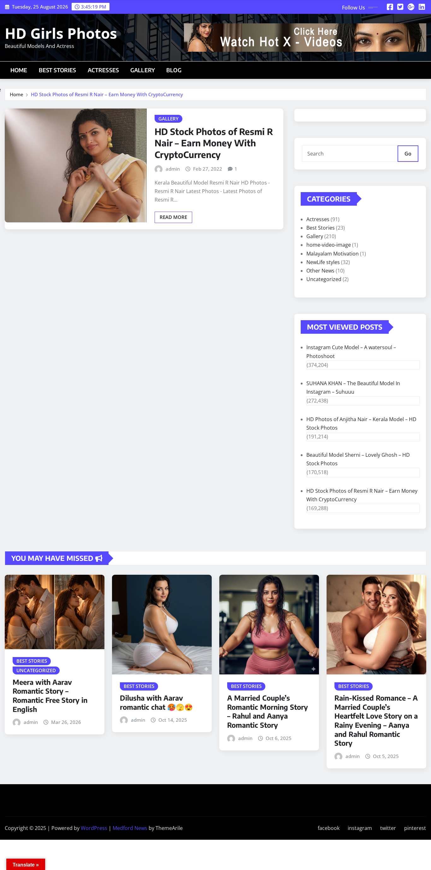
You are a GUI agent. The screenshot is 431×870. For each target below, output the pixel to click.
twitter (388, 828)
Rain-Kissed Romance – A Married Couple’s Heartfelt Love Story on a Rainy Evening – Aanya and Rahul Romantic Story (376, 720)
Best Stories (57, 70)
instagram (360, 828)
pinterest (415, 828)
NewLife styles (323, 262)
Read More (173, 217)
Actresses (103, 70)
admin (173, 169)
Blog (173, 70)
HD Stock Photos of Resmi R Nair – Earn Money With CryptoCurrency (107, 94)
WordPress (94, 828)
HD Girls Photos (61, 33)
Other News (320, 270)
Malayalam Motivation (332, 253)
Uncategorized (323, 279)
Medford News (130, 828)
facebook (328, 828)
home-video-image (328, 244)
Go (407, 153)
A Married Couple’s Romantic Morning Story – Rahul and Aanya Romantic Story (267, 711)
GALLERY (142, 70)
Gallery (314, 236)
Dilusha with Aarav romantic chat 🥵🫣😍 (156, 702)
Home (18, 70)
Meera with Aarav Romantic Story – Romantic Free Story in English (50, 696)
